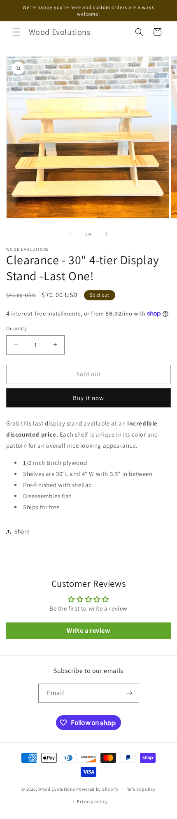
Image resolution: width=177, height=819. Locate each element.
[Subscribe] (130, 693)
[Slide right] (107, 234)
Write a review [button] (88, 630)
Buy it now (88, 398)
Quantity (16, 328)
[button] (16, 32)
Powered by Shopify (97, 789)
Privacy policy (92, 801)
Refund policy (141, 789)
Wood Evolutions (56, 789)
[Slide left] (70, 234)
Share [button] (22, 531)
